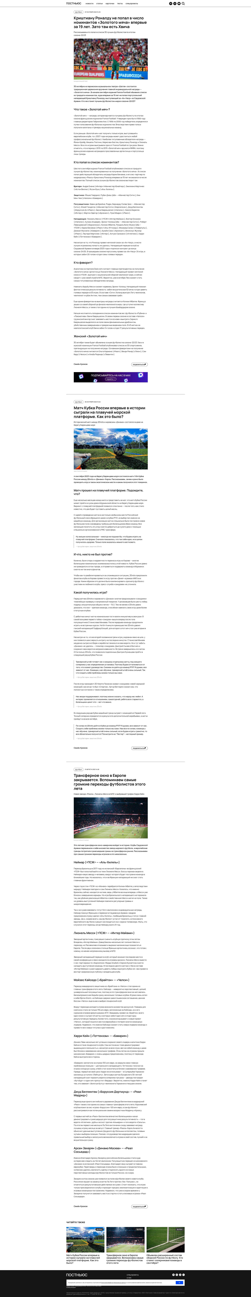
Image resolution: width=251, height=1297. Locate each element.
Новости (89, 3)
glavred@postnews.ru (79, 1294)
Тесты (120, 3)
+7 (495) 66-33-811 (96, 1294)
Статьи (99, 3)
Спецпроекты (132, 3)
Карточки (110, 3)
